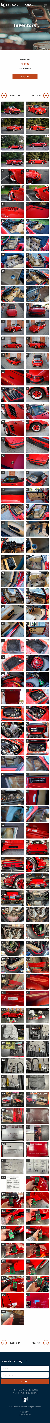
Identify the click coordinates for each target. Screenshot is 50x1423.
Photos (25, 63)
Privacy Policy (25, 1415)
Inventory (10, 95)
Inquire (25, 76)
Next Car (36, 95)
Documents (25, 68)
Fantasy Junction (17, 5)
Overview (25, 59)
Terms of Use (25, 1412)
